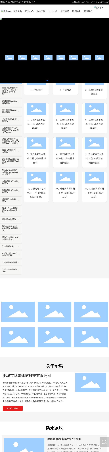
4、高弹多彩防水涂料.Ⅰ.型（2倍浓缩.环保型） (36, 124)
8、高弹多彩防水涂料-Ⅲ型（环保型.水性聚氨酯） (65, 158)
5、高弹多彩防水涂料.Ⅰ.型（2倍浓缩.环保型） (65, 124)
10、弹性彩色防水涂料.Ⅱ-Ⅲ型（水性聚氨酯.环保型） (36, 192)
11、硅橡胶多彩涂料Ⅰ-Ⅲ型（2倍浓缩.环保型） (65, 192)
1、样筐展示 (36, 90)
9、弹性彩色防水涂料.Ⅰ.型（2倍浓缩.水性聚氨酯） (94, 158)
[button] (47, 80)
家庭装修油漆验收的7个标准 (64, 439)
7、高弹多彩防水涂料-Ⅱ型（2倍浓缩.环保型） (36, 158)
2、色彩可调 (65, 90)
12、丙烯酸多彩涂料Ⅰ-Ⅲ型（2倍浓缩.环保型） (94, 192)
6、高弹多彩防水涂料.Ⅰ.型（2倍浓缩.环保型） (94, 124)
